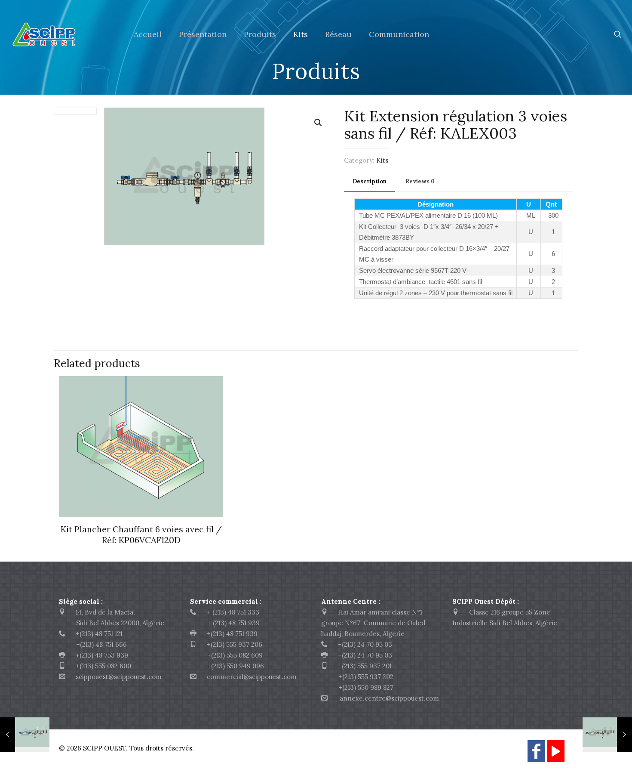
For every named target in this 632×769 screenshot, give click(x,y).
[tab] (369, 181)
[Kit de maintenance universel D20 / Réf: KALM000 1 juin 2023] (607, 734)
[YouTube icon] (556, 755)
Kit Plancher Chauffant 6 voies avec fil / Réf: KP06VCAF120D (141, 534)
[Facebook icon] (536, 755)
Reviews (420, 181)
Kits (382, 160)
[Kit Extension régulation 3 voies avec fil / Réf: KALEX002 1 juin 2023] (24, 734)
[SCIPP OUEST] (60, 34)
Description (370, 181)
